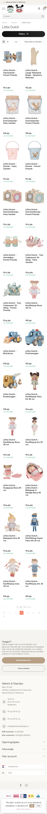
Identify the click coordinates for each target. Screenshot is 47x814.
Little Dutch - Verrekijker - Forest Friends (10, 257)
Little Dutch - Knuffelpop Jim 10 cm (34, 583)
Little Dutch (26, 22)
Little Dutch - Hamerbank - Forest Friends (10, 72)
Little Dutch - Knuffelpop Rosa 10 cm (33, 305)
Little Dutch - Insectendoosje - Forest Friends (33, 212)
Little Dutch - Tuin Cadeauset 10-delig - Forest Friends (12, 306)
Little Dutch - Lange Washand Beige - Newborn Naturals (33, 74)
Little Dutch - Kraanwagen (9, 395)
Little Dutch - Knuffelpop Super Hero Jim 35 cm (34, 538)
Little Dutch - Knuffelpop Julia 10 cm (11, 583)
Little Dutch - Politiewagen (32, 352)
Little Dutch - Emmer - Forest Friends (32, 166)
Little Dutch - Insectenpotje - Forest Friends (32, 120)
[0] (44, 8)
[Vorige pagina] (4, 613)
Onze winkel (23, 668)
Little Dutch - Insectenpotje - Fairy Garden (10, 120)
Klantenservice (23, 660)
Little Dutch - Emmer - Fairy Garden (10, 166)
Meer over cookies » (23, 809)
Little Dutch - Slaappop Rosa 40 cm (12, 487)
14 (39, 613)
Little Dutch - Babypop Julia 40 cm (11, 538)
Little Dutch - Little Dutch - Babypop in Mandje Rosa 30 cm (33, 490)
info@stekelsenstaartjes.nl (18, 726)
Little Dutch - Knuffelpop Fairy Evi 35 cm (33, 396)
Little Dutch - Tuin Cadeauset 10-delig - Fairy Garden (34, 258)
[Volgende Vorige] (4, 617)
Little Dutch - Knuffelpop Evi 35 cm (34, 442)
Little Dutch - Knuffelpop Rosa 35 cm (11, 442)
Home (4, 22)
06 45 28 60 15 (13, 711)
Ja (32, 806)
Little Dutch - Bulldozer (9, 352)
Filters (22, 34)
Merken (14, 22)
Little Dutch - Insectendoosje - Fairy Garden (11, 212)
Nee (38, 806)
